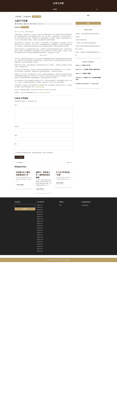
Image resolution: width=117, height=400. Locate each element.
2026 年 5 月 (40, 209)
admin (27, 23)
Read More (20, 185)
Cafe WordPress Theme (53, 259)
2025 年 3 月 (40, 232)
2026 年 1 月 (40, 216)
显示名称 (17, 126)
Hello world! (95, 83)
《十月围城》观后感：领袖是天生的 (91, 69)
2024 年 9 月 (40, 242)
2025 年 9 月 (40, 223)
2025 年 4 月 (40, 230)
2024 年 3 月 (40, 251)
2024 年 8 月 (40, 244)
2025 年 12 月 (40, 219)
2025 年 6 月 (40, 228)
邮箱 (16, 135)
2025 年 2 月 (40, 235)
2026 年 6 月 (40, 207)
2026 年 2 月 (40, 214)
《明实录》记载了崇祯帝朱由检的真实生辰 (86, 42)
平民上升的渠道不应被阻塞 (43, 92)
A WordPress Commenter (82, 83)
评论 (16, 105)
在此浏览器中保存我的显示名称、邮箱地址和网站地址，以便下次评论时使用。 (35, 152)
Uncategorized (27, 16)
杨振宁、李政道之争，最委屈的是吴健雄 (43, 174)
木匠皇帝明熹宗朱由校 (81, 39)
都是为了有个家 (86, 65)
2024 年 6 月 (40, 246)
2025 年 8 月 (40, 225)
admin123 (78, 77)
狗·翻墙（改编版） (87, 73)
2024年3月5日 (20, 23)
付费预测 (55, 9)
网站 (16, 144)
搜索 (88, 15)
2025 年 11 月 (40, 221)
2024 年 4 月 (40, 248)
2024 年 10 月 (40, 239)
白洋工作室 (58, 3)
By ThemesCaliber (65, 259)
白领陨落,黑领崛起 (39, 86)
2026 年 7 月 (40, 205)
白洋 (19, 31)
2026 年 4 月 (40, 212)
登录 (60, 205)
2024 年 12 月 (40, 237)
